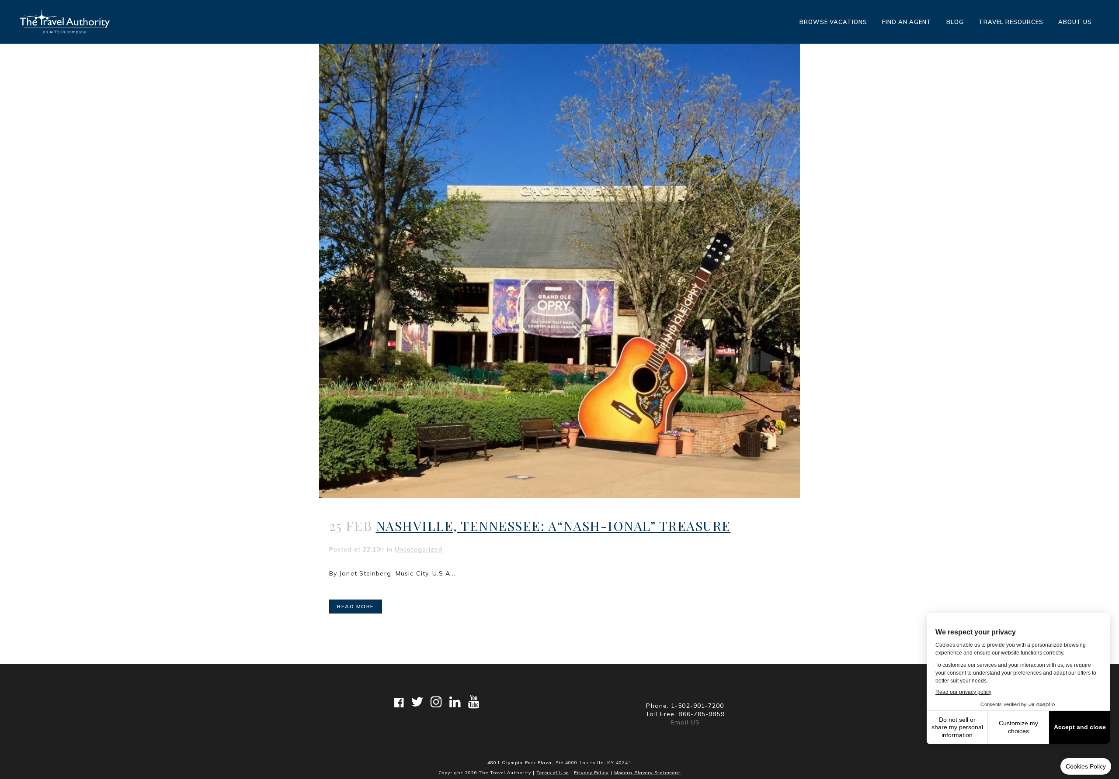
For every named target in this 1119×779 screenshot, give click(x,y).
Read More (355, 606)
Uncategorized (418, 549)
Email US (685, 722)
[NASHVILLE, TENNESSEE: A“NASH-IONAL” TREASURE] (559, 271)
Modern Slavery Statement (647, 773)
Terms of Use (553, 773)
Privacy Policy (591, 773)
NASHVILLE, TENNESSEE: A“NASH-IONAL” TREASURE (553, 525)
